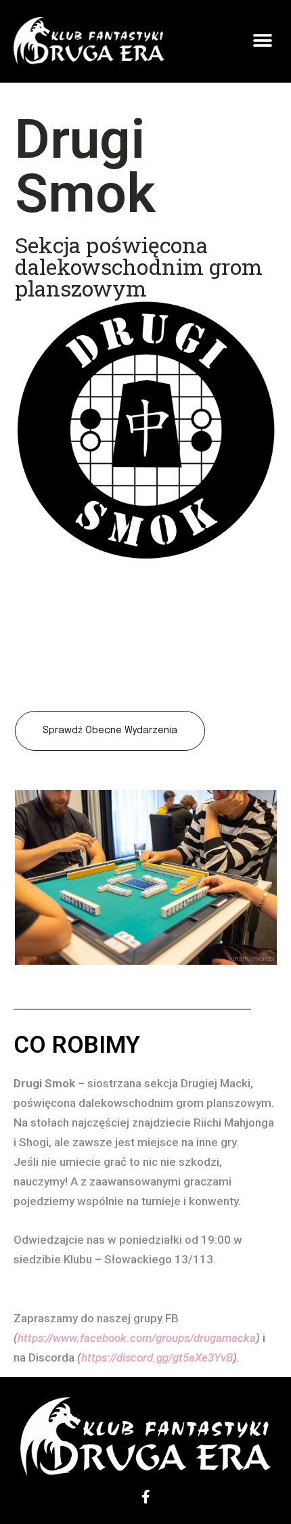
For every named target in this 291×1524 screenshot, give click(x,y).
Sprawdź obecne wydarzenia (110, 730)
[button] (262, 41)
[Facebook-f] (145, 1497)
